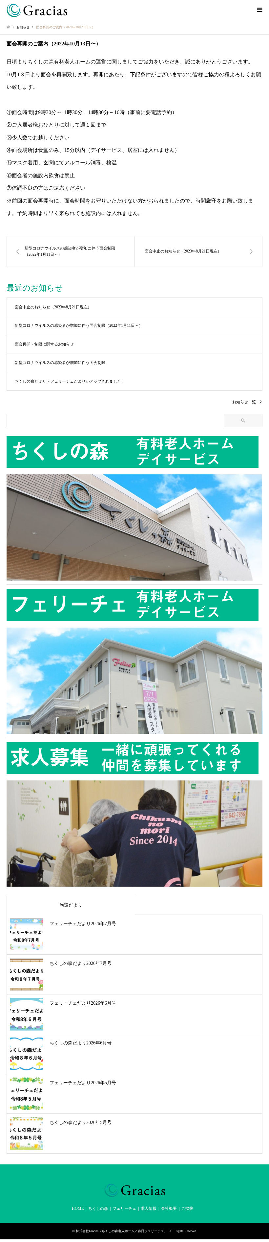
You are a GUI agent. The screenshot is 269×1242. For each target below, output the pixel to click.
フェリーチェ (124, 1208)
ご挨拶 (187, 1208)
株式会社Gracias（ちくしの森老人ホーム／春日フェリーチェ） (121, 1231)
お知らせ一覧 (244, 402)
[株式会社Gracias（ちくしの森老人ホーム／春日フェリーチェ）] (37, 10)
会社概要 (169, 1208)
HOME (78, 1208)
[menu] (259, 10)
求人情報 (148, 1208)
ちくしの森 (98, 1208)
